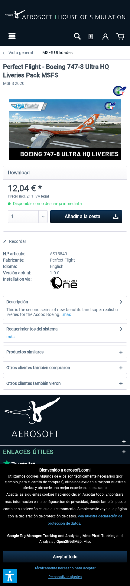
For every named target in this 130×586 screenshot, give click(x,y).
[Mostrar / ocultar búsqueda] (77, 36)
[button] (10, 576)
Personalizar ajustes (65, 577)
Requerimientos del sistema (32, 329)
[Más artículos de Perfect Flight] (120, 91)
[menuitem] (11, 36)
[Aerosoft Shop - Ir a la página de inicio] (65, 17)
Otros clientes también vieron (33, 383)
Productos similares (25, 351)
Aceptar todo (65, 556)
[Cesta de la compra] (120, 36)
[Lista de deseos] (91, 36)
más (67, 314)
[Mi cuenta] (106, 36)
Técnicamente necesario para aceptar (65, 568)
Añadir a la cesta (82, 216)
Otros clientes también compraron (38, 367)
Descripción (17, 301)
